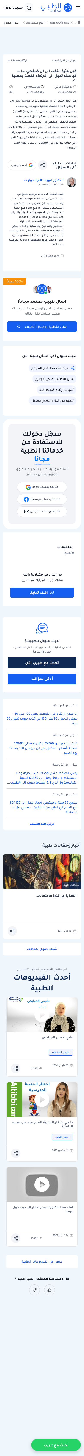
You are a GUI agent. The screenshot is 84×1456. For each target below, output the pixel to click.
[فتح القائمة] (77, 7)
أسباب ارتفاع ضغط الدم (56, 389)
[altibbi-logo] (56, 8)
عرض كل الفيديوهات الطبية (42, 1261)
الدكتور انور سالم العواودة (44, 180)
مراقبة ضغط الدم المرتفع (50, 368)
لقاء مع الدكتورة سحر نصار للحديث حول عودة (42, 1209)
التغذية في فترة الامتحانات (56, 895)
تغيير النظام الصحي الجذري (54, 379)
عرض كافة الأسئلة (42, 824)
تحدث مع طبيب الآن (42, 663)
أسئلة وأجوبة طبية (60, 23)
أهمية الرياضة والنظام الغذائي (52, 400)
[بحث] (29, 7)
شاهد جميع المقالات (42, 948)
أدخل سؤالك (42, 678)
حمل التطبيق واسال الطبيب (46, 326)
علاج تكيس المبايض (57, 1037)
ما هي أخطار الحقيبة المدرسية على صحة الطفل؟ (42, 1124)
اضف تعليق (39, 592)
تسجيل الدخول (13, 8)
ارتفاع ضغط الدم (35, 23)
